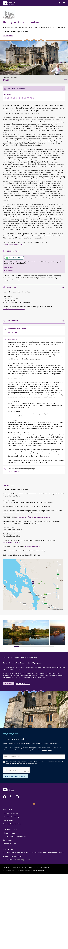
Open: (14, 258)
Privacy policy (33, 867)
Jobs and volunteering (11, 817)
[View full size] (26, 632)
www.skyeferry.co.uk (32, 546)
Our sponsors (7, 840)
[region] (34, 633)
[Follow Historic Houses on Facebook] (4, 796)
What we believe (9, 833)
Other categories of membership (14, 836)
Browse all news (8, 820)
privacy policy (47, 750)
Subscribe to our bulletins (12, 824)
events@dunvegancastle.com (14, 244)
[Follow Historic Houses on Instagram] (17, 796)
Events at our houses (10, 813)
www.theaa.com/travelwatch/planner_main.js (33, 517)
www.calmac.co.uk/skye (11, 542)
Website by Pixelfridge (37, 870)
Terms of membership (19, 867)
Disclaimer (6, 867)
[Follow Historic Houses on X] (11, 796)
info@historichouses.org (13, 856)
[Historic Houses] (9, 3)
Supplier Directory (9, 843)
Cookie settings (45, 867)
